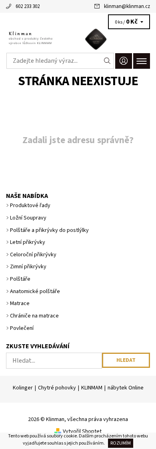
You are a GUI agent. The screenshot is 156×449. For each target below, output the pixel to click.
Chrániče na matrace (34, 316)
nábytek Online (126, 388)
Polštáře (20, 279)
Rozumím (120, 443)
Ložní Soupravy (28, 218)
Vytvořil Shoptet (82, 431)
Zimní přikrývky (28, 267)
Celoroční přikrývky (33, 255)
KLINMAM (91, 388)
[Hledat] (107, 61)
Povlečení (22, 328)
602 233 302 (28, 6)
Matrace (20, 303)
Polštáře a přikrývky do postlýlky (49, 230)
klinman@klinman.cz (127, 6)
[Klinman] (78, 39)
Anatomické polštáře (35, 291)
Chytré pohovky (57, 388)
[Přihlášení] (123, 61)
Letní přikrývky (27, 242)
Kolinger (23, 388)
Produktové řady (30, 206)
